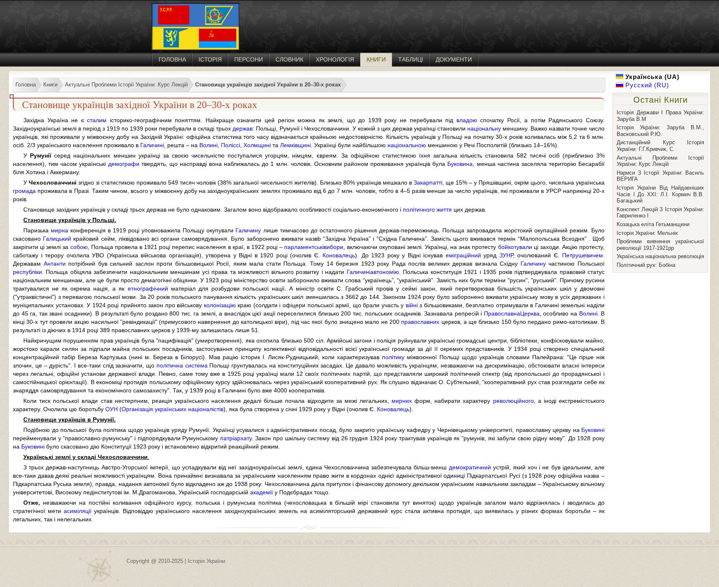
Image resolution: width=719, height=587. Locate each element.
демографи (123, 163)
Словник (289, 59)
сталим (97, 120)
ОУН (111, 409)
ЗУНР (506, 255)
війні (412, 305)
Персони (248, 59)
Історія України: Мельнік (647, 233)
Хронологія (335, 59)
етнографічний (148, 288)
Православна (502, 313)
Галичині (152, 145)
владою (466, 120)
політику (393, 357)
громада (24, 190)
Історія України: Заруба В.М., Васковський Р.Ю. (660, 130)
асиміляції (78, 511)
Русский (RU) (646, 85)
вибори (333, 247)
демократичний (470, 467)
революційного (513, 400)
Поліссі (230, 145)
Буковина (460, 163)
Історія (210, 59)
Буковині (593, 430)
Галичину (248, 230)
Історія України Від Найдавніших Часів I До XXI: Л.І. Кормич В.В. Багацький (660, 194)
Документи (454, 59)
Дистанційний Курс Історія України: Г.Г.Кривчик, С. (660, 145)
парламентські (304, 247)
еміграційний (463, 255)
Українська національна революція (660, 256)
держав (243, 128)
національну (484, 128)
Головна (172, 59)
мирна (59, 230)
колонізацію (220, 305)
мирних (402, 400)
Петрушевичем (582, 255)
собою (79, 247)
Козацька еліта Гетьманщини (653, 224)
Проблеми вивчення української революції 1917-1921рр (660, 244)
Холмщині (257, 145)
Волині (208, 145)
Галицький (57, 238)
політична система (182, 365)
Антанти (55, 263)
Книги (376, 59)
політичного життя (427, 209)
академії (261, 492)
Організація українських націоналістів (172, 409)
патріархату (236, 438)
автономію (384, 272)
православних (420, 321)
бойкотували (515, 247)
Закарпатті (428, 182)
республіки (27, 272)
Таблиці (410, 59)
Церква (530, 313)
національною (406, 145)
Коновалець (338, 255)
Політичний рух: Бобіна (646, 265)
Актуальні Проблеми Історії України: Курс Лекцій (660, 161)
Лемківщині (295, 145)
